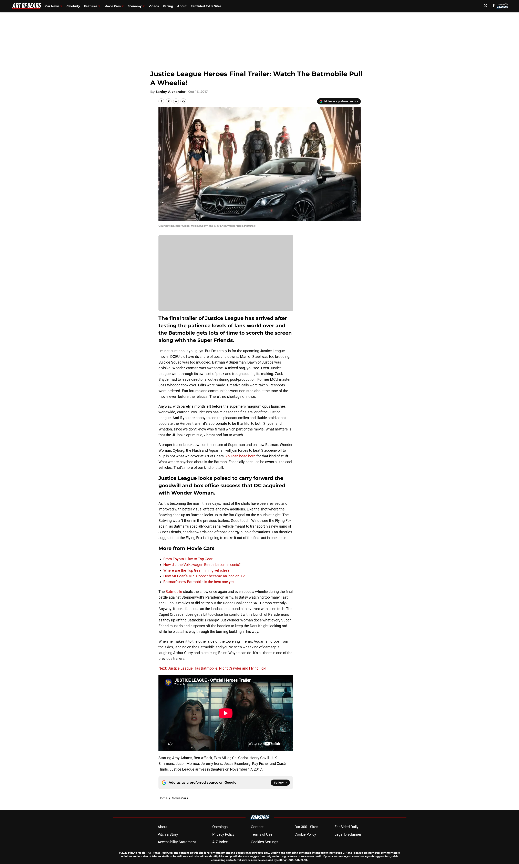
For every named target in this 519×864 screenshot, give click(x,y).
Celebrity (73, 6)
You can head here (241, 456)
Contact (257, 827)
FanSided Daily (346, 827)
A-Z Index (220, 842)
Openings (220, 827)
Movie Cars (180, 798)
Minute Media (136, 852)
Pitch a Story (168, 834)
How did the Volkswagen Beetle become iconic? (202, 564)
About (182, 6)
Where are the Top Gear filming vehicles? (196, 570)
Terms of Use (261, 834)
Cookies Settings (264, 842)
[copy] (183, 101)
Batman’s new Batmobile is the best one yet (198, 582)
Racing (168, 6)
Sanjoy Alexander (171, 92)
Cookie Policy (305, 834)
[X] (485, 5)
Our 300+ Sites (306, 827)
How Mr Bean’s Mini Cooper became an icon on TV (204, 576)
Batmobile (174, 591)
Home (162, 798)
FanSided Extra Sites (206, 6)
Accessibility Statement (177, 842)
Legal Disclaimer (347, 834)
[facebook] (494, 5)
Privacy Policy (223, 834)
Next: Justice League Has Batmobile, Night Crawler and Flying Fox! (212, 668)
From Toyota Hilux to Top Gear (187, 559)
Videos (154, 6)
